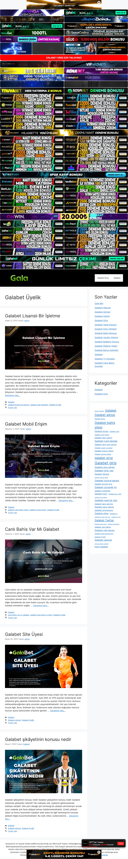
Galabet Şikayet (103, 307)
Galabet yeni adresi (104, 530)
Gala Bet (99, 303)
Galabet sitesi (101, 513)
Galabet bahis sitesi (105, 425)
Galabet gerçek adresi (103, 454)
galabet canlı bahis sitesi (18, 510)
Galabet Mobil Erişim (26, 424)
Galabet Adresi (102, 316)
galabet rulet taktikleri (39, 405)
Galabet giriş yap (104, 470)
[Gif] (64, 133)
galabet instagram (102, 491)
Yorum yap (12, 407)
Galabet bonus (101, 431)
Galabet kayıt (101, 494)
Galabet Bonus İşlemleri (106, 350)
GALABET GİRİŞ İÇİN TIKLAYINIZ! (64, 57)
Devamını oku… (12, 395)
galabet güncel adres (101, 477)
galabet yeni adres (103, 527)
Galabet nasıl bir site (106, 500)
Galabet (117, 278)
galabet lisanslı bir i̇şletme (18, 405)
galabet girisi (104, 458)
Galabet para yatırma (104, 504)
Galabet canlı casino (103, 438)
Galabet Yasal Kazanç (106, 324)
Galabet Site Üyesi (24, 634)
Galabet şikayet (14, 720)
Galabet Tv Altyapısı (105, 359)
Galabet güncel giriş (103, 484)
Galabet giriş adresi (105, 467)
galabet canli (114, 431)
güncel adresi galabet (101, 544)
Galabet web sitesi (101, 524)
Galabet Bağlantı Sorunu (107, 341)
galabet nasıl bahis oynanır (41, 615)
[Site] (32, 97)
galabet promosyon (104, 510)
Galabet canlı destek (106, 441)
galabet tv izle (115, 517)
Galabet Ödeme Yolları (106, 346)
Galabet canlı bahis (102, 435)
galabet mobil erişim (37, 510)
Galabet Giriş (103, 278)
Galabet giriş (105, 463)
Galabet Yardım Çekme (106, 337)
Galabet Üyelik (55, 405)
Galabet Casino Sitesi (104, 451)
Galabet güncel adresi (107, 480)
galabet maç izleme (101, 497)
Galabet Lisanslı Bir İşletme (32, 315)
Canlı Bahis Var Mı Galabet (32, 529)
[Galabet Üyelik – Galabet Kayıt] (23, 278)
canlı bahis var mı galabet (18, 615)
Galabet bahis (100, 419)
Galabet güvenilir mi (105, 487)
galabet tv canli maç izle (102, 517)
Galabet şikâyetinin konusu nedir (38, 739)
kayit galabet (101, 546)
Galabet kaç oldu (114, 494)
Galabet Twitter (104, 520)
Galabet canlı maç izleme (105, 444)
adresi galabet (99, 411)
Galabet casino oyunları (103, 448)
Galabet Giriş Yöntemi (106, 329)
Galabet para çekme (104, 507)
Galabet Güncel (102, 312)
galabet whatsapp (114, 524)
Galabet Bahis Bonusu (106, 333)
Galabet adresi (105, 415)
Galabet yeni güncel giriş (104, 534)
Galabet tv (114, 514)
